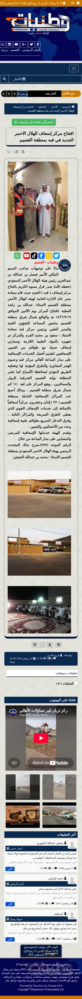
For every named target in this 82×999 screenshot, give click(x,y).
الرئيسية (67, 106)
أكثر (10, 868)
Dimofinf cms (40, 985)
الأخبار (54, 106)
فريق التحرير (53, 655)
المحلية (42, 106)
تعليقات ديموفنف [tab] (66, 673)
